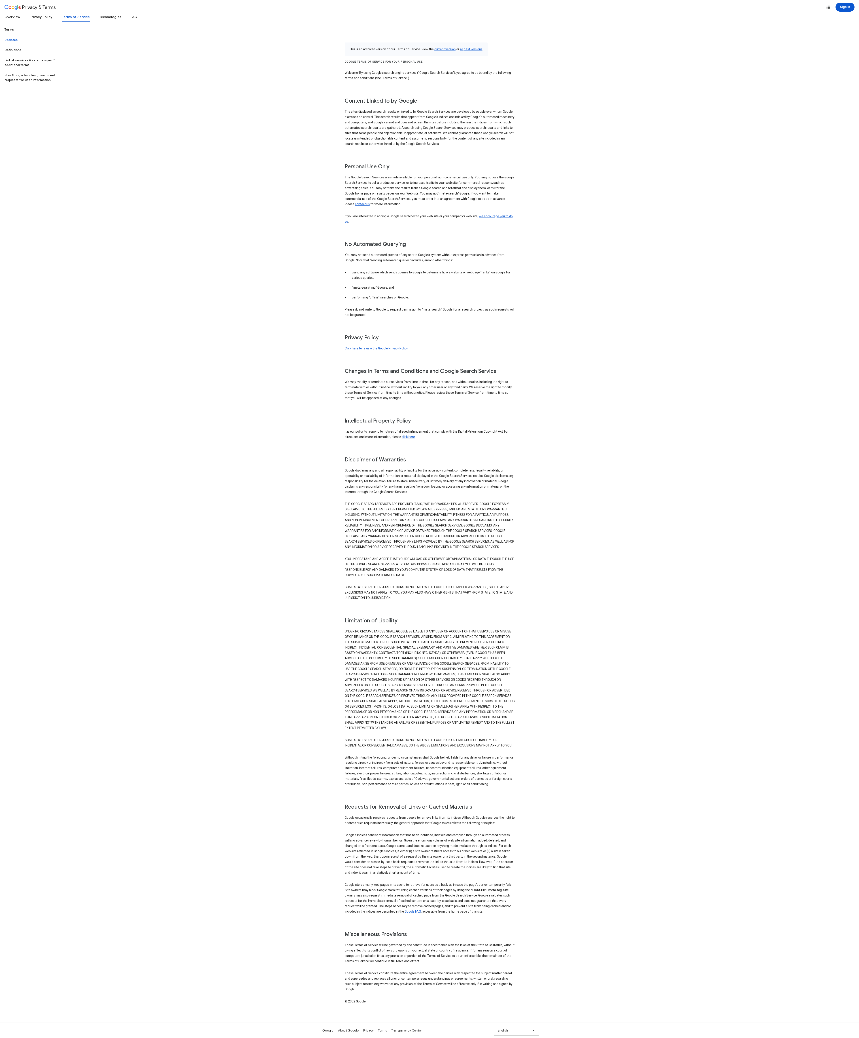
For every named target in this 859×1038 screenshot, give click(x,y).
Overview (12, 17)
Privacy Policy (41, 17)
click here (408, 437)
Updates (11, 40)
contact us (362, 204)
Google (328, 1030)
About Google (348, 1030)
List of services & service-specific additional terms (30, 62)
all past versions (471, 49)
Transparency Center (406, 1030)
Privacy (368, 1030)
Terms (9, 29)
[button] (828, 7)
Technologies (110, 17)
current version (445, 49)
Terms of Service (76, 17)
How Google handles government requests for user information (29, 77)
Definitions (12, 50)
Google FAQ (413, 911)
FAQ (134, 17)
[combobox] (516, 1030)
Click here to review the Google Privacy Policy (376, 348)
